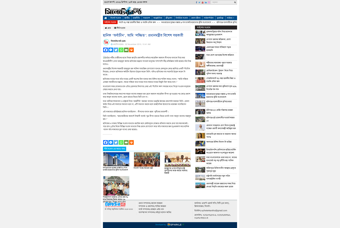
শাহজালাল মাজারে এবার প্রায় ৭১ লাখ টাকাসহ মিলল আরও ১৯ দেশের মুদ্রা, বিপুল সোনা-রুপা (115, 199)
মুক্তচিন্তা (220, 18)
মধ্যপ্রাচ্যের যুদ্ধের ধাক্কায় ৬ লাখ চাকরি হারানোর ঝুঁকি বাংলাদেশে (180, 22)
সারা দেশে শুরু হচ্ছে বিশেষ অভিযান (220, 55)
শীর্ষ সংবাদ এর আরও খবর (114, 148)
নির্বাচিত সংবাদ (182, 18)
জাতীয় (126, 18)
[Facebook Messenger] (110, 50)
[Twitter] (116, 50)
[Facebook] (105, 50)
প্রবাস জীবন (196, 18)
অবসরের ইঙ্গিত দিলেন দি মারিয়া (219, 142)
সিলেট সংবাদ (115, 18)
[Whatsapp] (121, 50)
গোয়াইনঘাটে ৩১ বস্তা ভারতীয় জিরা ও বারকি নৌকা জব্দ (128, 22)
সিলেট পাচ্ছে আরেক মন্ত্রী (143, 168)
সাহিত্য (229, 18)
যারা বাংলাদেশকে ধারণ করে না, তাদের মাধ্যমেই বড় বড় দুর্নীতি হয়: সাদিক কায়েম (221, 160)
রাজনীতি (136, 18)
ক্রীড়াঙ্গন (169, 18)
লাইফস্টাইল (209, 18)
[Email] (126, 50)
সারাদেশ (146, 18)
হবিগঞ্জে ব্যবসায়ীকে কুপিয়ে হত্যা (223, 22)
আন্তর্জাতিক (157, 18)
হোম (109, 28)
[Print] (131, 50)
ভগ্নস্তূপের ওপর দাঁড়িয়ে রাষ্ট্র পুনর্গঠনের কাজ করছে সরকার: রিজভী (176, 170)
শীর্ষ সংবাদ (120, 28)
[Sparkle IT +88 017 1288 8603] (176, 225)
